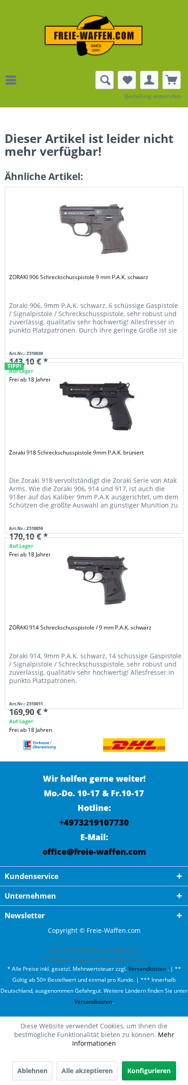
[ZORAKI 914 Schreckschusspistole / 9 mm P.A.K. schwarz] (95, 580)
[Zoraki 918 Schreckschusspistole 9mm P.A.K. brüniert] (95, 405)
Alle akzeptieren (87, 1070)
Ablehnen (32, 1070)
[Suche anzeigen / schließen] (104, 80)
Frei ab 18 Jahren (30, 730)
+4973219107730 (94, 822)
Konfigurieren (149, 1070)
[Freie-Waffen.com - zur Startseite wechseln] (94, 35)
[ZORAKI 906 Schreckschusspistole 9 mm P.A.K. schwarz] (95, 229)
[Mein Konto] (149, 80)
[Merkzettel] (127, 80)
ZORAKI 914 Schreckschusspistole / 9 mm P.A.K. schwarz (80, 627)
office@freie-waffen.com (94, 851)
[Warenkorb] (171, 80)
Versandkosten (147, 969)
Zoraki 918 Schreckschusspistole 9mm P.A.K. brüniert (76, 452)
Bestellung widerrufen (153, 96)
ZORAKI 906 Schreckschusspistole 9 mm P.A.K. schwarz (78, 277)
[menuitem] (13, 80)
